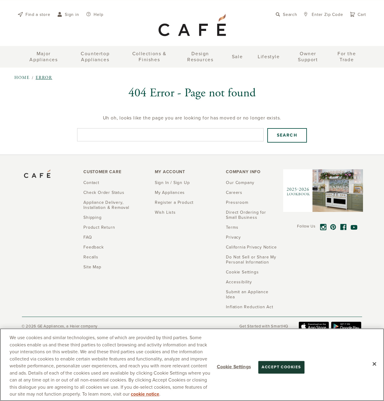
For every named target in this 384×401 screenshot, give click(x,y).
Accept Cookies (281, 367)
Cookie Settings (234, 366)
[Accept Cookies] (374, 364)
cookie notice (145, 394)
